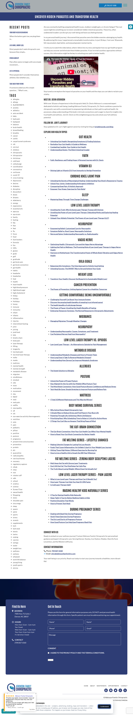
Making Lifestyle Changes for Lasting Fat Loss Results (70, 444)
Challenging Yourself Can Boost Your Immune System (70, 299)
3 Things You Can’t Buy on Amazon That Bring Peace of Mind (73, 421)
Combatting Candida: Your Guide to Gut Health (68, 147)
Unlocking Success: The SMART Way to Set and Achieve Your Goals (75, 269)
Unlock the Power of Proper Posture (64, 381)
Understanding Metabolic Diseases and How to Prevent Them (73, 355)
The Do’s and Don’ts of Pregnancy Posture (66, 519)
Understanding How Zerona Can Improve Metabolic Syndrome (74, 360)
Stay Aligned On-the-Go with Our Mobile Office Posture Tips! (73, 384)
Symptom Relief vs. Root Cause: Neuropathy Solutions (71, 231)
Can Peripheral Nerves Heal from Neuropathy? (67, 334)
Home (86, 686)
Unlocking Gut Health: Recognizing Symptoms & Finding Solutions (75, 141)
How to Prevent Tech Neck (60, 503)
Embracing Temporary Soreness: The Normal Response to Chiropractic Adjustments (82, 311)
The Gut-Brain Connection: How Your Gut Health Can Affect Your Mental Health (80, 431)
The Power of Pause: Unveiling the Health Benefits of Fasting (73, 308)
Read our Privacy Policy (78, 710)
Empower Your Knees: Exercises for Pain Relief (67, 189)
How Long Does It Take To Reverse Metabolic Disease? (70, 357)
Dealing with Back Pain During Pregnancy (66, 514)
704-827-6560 (57, 551)
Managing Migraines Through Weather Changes (68, 321)
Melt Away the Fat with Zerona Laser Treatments (68, 463)
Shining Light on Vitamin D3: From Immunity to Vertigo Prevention (75, 170)
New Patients (101, 686)
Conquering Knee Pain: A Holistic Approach (66, 186)
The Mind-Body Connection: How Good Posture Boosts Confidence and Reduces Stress (83, 386)
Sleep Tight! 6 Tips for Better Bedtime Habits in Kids (70, 498)
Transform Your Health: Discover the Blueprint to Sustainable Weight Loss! (78, 279)
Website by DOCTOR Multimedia (115, 700)
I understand (104, 706)
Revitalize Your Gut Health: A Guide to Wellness (68, 144)
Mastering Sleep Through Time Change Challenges (69, 199)
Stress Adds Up (14, 58)
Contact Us (9, 711)
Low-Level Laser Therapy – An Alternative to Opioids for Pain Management (78, 344)
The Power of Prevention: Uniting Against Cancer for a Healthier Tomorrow (78, 289)
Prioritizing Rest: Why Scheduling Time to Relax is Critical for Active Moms (78, 418)
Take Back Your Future (17, 84)
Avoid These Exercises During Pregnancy (65, 516)
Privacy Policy (70, 653)
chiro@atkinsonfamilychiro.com (63, 554)
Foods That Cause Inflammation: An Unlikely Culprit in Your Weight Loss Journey (80, 447)
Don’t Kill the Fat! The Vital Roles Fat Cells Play (68, 466)
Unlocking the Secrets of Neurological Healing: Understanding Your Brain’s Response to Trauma (86, 181)
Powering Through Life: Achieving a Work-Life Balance (70, 416)
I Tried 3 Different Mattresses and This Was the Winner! (71, 400)
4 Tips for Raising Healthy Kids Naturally (65, 495)
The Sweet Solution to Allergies (62, 371)
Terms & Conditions (94, 653)
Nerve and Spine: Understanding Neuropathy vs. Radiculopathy (74, 234)
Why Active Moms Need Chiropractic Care (66, 410)
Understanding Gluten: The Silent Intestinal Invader (70, 150)
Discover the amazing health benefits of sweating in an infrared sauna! (76, 302)
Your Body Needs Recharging (19, 32)
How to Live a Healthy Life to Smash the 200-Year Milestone (72, 453)
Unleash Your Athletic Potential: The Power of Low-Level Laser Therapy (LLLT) (79, 218)
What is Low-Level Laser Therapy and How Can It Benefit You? (73, 479)
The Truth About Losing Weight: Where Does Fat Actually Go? (73, 469)
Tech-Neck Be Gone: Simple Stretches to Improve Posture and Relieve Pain (78, 389)
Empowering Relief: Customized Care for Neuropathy (70, 228)
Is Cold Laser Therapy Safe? (60, 485)
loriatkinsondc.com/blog (104, 127)
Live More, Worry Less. (17, 45)
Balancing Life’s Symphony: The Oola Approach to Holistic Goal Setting (77, 266)
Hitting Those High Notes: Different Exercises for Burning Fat (73, 450)
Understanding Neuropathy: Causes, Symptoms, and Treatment (74, 331)
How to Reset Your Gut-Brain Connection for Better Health (72, 434)
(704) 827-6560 (111, 5)
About (92, 686)
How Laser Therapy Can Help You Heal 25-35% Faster (70, 482)
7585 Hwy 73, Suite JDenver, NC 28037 (22, 615)
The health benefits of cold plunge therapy (66, 305)
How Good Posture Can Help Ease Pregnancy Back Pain (71, 522)
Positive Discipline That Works (62, 501)
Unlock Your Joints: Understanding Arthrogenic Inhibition (72, 183)
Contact (124, 686)
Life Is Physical (14, 71)
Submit (51, 660)
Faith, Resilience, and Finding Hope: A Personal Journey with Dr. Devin (76, 160)
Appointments (113, 686)
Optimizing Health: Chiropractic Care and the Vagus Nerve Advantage (76, 244)
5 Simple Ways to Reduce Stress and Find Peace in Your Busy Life (74, 413)
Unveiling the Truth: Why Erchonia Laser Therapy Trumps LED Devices (76, 210)
